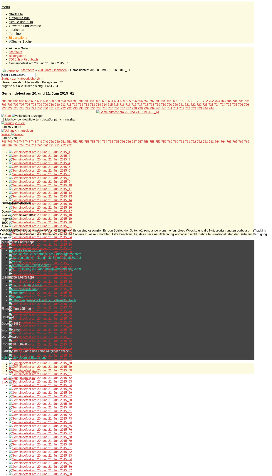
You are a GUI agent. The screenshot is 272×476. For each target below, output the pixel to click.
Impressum (39, 248)
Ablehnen (23, 245)
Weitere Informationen (15, 248)
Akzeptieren (8, 245)
